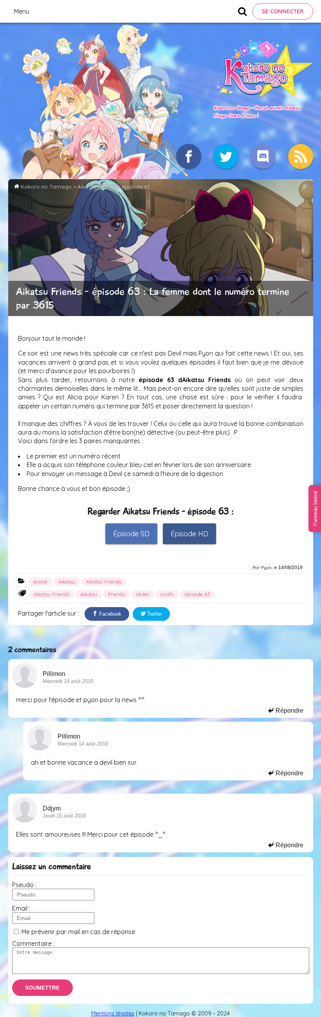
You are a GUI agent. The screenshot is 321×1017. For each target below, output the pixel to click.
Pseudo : (24, 885)
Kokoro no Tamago (46, 186)
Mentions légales (112, 1013)
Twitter (154, 614)
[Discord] (263, 156)
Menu (21, 11)
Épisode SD (131, 533)
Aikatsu (66, 582)
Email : (21, 908)
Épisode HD (189, 533)
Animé (40, 582)
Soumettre (42, 988)
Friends (116, 594)
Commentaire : (33, 943)
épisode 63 (197, 594)
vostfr (167, 594)
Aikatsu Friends (103, 582)
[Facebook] (188, 156)
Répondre (288, 710)
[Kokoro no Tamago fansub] (263, 99)
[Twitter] (225, 156)
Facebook (109, 614)
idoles (142, 594)
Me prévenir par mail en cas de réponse (78, 932)
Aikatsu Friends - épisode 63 (114, 186)
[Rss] (300, 156)
